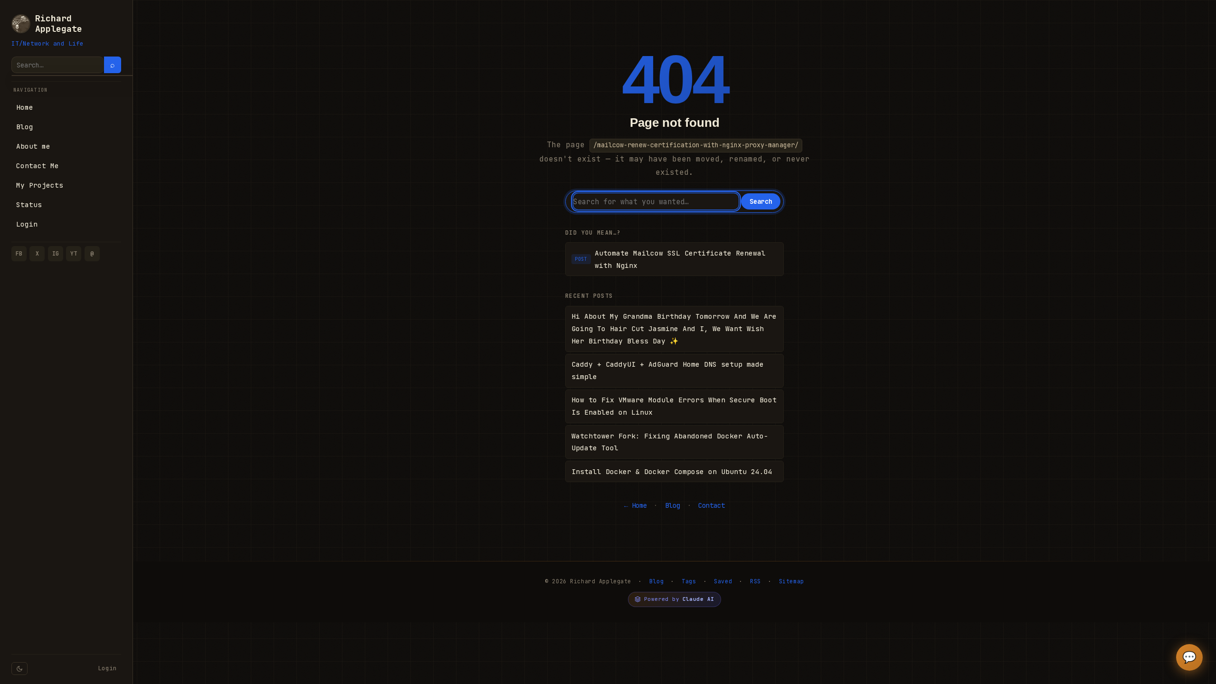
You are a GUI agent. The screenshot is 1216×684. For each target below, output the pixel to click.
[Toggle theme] (19, 668)
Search (761, 201)
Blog (672, 505)
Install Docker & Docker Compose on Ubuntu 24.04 (671, 471)
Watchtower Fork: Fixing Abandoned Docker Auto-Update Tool (669, 442)
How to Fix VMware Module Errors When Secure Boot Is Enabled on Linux (674, 406)
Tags (689, 581)
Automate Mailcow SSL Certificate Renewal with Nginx (670, 259)
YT (73, 253)
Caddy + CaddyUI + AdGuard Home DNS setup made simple (667, 370)
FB (19, 253)
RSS (755, 581)
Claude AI (698, 599)
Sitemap (791, 581)
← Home (635, 505)
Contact (711, 505)
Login (107, 668)
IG (55, 253)
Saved (723, 581)
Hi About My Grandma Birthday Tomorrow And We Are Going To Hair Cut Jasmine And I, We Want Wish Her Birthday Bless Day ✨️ (674, 328)
